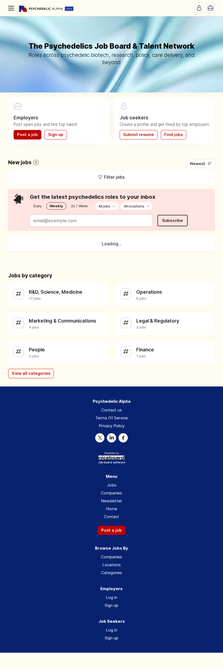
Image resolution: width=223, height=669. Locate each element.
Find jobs (173, 134)
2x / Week (79, 206)
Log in (111, 597)
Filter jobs (114, 177)
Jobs (111, 485)
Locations (111, 564)
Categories (111, 572)
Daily (37, 206)
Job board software (111, 462)
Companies (111, 492)
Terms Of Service (111, 417)
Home (111, 508)
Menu (12, 8)
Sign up (55, 134)
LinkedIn (111, 437)
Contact (111, 516)
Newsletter (111, 500)
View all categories (31, 373)
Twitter (99, 437)
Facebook (123, 437)
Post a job (27, 134)
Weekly (56, 206)
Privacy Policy (112, 425)
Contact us (111, 410)
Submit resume (138, 134)
